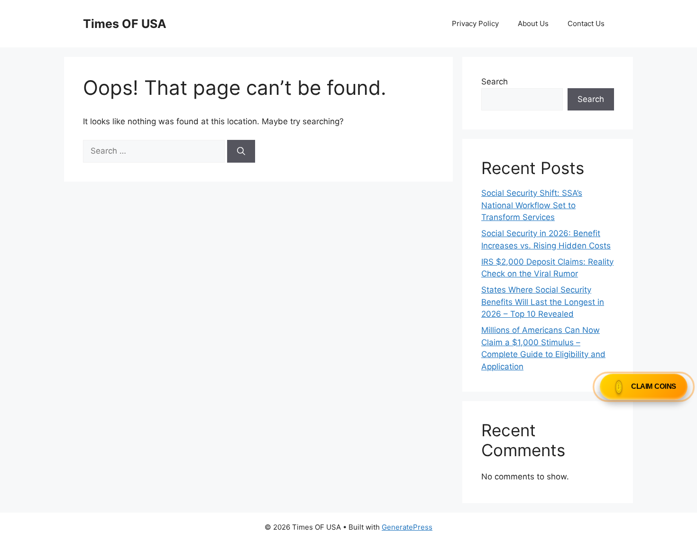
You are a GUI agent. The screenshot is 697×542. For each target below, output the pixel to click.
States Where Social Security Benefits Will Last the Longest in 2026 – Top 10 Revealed (542, 302)
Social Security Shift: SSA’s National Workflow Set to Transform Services (531, 205)
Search (494, 81)
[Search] (241, 151)
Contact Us (586, 23)
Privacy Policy (475, 23)
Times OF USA (124, 24)
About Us (533, 23)
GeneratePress (407, 527)
